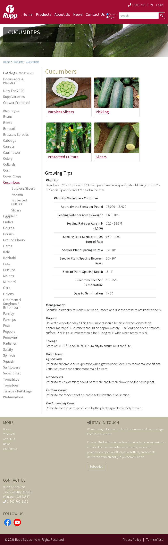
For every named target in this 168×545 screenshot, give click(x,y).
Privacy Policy (132, 539)
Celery (7, 159)
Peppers (9, 332)
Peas (6, 326)
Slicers (16, 210)
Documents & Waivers (13, 81)
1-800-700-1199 (142, 5)
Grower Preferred (16, 103)
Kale (6, 252)
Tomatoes (11, 385)
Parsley (8, 314)
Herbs (7, 246)
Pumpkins (10, 337)
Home (27, 14)
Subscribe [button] (96, 466)
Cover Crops (12, 176)
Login (159, 5)
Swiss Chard (12, 373)
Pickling (17, 194)
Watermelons (13, 397)
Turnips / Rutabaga (17, 391)
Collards (9, 164)
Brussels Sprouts (16, 135)
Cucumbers (32, 62)
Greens (8, 234)
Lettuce (9, 270)
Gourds (8, 228)
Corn (6, 170)
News (77, 14)
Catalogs (18, 73)
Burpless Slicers (23, 188)
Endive (8, 222)
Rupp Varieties (14, 97)
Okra (6, 288)
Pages (111, 17)
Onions (8, 294)
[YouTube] (17, 522)
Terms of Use (154, 539)
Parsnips (9, 320)
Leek (6, 264)
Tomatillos (11, 379)
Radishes (10, 343)
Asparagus (11, 111)
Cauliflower (11, 153)
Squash (8, 361)
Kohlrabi (9, 258)
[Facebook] (7, 522)
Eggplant (10, 216)
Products (43, 14)
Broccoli (9, 129)
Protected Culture (19, 202)
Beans (7, 117)
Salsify (8, 350)
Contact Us (95, 14)
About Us (62, 14)
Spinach (9, 355)
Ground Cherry (14, 240)
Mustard (9, 282)
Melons (8, 276)
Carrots (9, 146)
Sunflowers (11, 367)
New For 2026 (13, 91)
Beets (7, 123)
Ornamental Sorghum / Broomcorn (12, 304)
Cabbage (9, 141)
